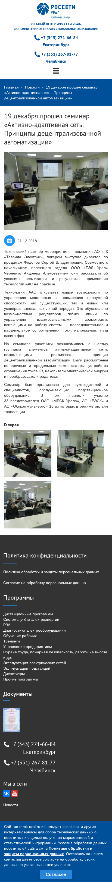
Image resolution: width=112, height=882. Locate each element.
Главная (11, 87)
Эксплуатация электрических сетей (34, 663)
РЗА (6, 625)
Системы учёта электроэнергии (31, 619)
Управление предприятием (27, 646)
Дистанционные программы (28, 614)
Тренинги (11, 641)
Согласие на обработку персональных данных (44, 583)
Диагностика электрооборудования (34, 630)
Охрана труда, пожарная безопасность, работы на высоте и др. (55, 655)
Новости (32, 87)
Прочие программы (20, 679)
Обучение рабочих (20, 636)
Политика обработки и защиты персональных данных (51, 572)
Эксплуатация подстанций (26, 668)
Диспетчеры (14, 674)
